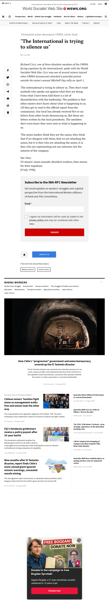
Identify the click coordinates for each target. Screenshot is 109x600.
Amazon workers (42, 286)
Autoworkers (28, 286)
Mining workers (28, 269)
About (100, 4)
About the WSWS (71, 23)
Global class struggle (12, 286)
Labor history (67, 289)
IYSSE (59, 23)
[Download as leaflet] (7, 105)
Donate (97, 23)
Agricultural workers (52, 289)
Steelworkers (19, 289)
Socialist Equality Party (42, 23)
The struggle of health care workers (65, 286)
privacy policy (36, 220)
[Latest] (10, 18)
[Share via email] (7, 98)
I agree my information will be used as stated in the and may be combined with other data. (56, 220)
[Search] (106, 18)
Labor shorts (9, 293)
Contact (92, 4)
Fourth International (18, 23)
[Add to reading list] (7, 112)
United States (44, 269)
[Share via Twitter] (7, 77)
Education (8, 289)
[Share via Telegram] (7, 91)
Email (27, 204)
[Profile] (106, 4)
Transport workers (34, 289)
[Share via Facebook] (7, 70)
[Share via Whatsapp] (7, 84)
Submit (55, 232)
